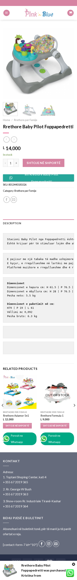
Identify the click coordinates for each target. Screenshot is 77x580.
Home (6, 120)
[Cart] (70, 13)
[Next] (67, 63)
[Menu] (6, 13)
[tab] (38, 223)
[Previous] (9, 63)
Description (12, 223)
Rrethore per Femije (25, 120)
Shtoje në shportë (43, 163)
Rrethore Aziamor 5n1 (16, 415)
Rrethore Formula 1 (52, 415)
